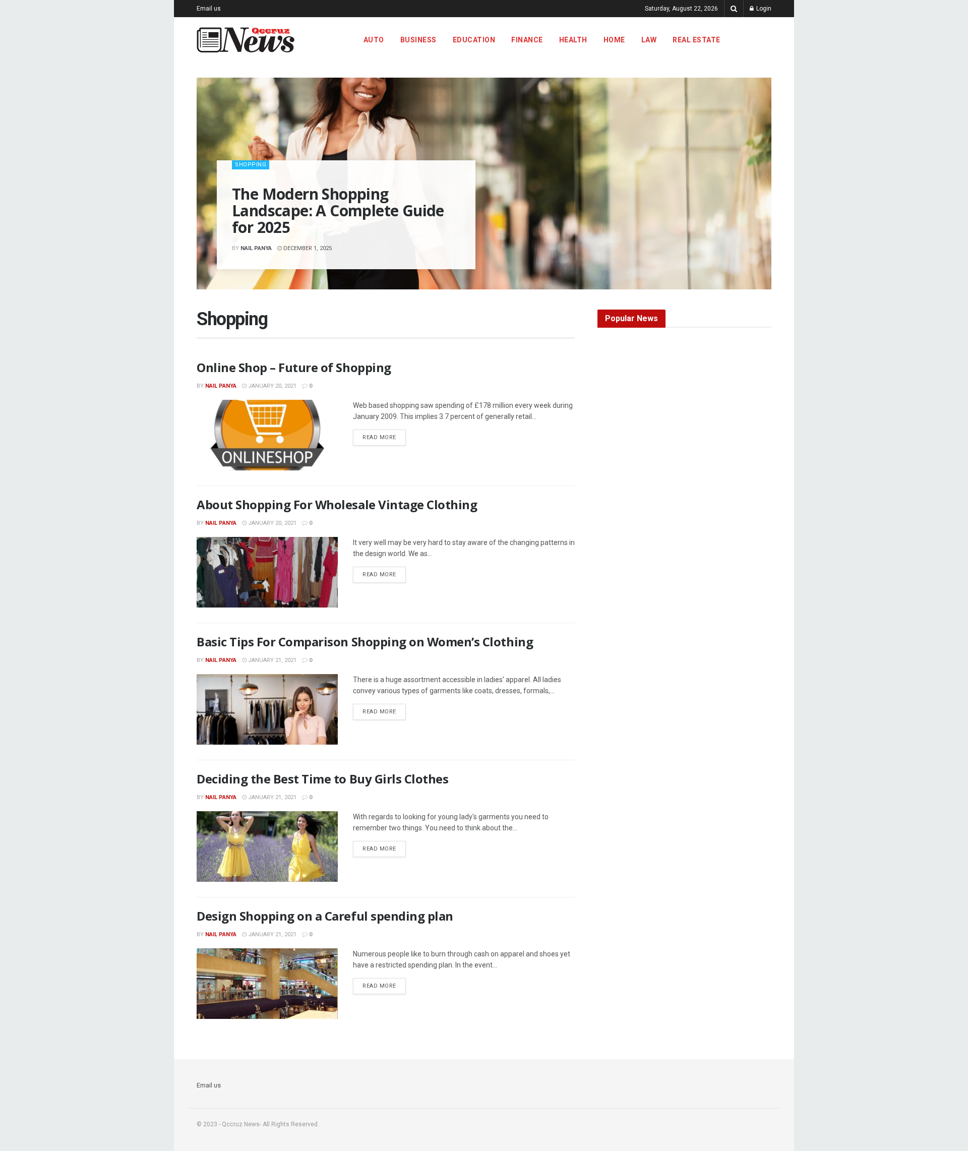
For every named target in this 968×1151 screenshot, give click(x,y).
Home (614, 40)
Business (418, 40)
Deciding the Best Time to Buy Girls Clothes (322, 778)
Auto (374, 40)
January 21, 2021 (271, 660)
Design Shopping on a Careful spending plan (325, 915)
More (747, 40)
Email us (209, 8)
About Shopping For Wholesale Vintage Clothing (337, 504)
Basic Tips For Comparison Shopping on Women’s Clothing (365, 641)
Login (763, 8)
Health (573, 40)
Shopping (250, 164)
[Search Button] (734, 8)
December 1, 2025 (307, 248)
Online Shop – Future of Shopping (294, 367)
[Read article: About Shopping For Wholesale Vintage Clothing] (267, 572)
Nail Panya (256, 248)
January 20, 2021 (271, 386)
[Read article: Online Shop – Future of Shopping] (267, 435)
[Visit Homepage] (245, 39)
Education (474, 40)
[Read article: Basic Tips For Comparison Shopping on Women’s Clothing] (267, 709)
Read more (384, 437)
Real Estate (696, 40)
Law (649, 40)
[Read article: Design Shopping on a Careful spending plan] (267, 983)
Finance (527, 40)
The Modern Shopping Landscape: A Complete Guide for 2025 (338, 210)
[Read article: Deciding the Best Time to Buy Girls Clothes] (267, 846)
